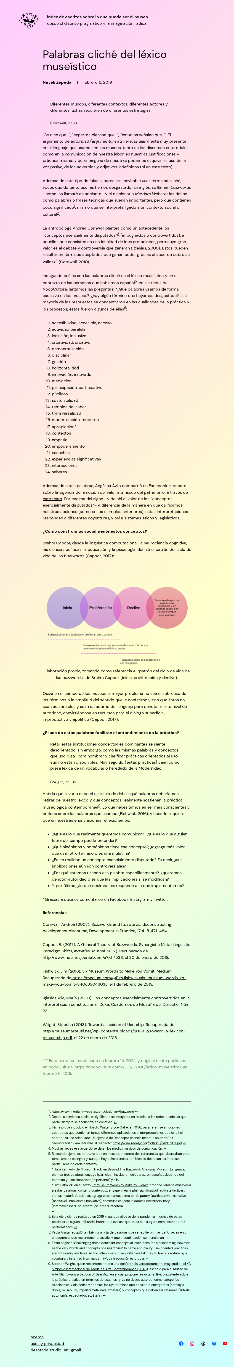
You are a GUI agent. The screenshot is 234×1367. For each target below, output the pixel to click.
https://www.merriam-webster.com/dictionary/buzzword (93, 1111)
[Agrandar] (181, 572)
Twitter (160, 899)
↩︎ (136, 1111)
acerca (37, 1336)
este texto (52, 498)
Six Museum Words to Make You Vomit (120, 1185)
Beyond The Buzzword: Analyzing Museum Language (146, 1169)
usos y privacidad (47, 1343)
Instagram (139, 899)
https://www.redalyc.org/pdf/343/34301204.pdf (147, 1143)
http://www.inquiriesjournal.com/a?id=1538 (83, 957)
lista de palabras (115, 1232)
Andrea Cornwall (88, 228)
